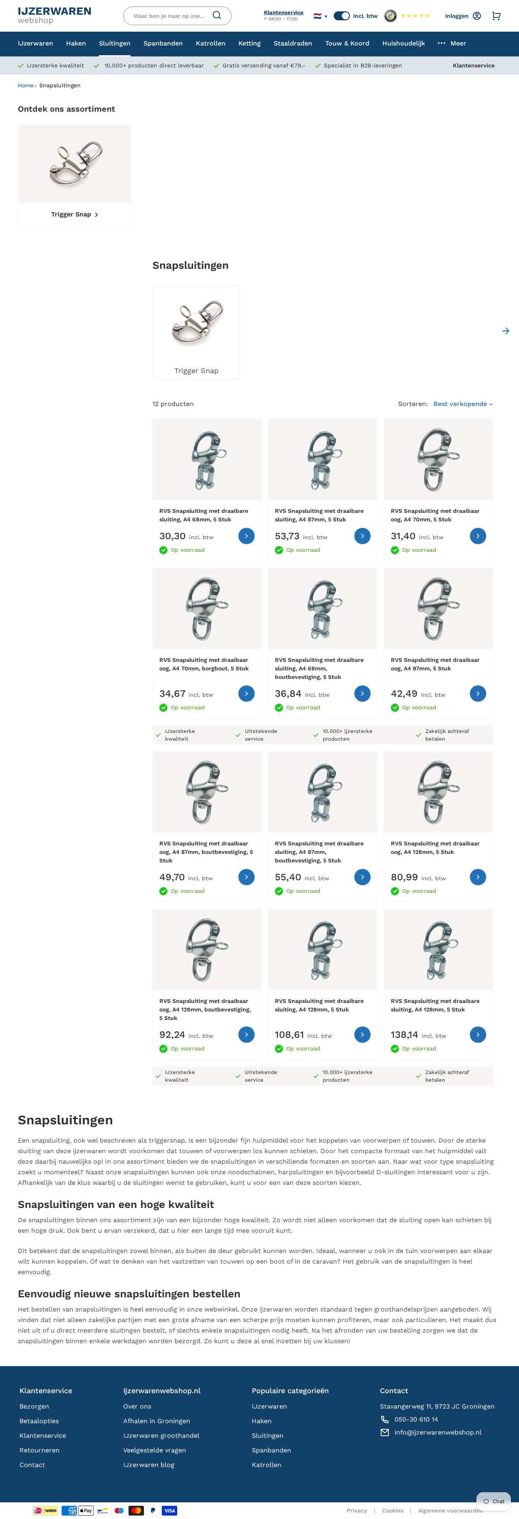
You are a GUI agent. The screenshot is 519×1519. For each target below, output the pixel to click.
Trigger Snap (72, 214)
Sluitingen (267, 1435)
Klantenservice (284, 12)
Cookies (392, 1510)
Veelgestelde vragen (154, 1450)
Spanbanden (271, 1450)
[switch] (342, 15)
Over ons (137, 1406)
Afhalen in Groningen (156, 1421)
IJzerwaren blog (148, 1465)
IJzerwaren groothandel (161, 1435)
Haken (262, 1421)
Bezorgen (34, 1406)
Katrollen (266, 1465)
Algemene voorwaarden (450, 1510)
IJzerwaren (269, 1406)
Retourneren (39, 1450)
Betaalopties (39, 1421)
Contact (32, 1465)
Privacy (357, 1510)
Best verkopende (461, 404)
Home (26, 85)
